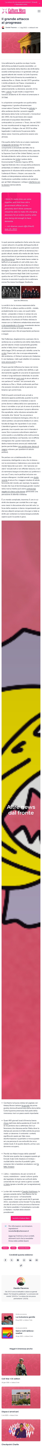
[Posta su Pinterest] (18, 1260)
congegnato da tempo (10, 145)
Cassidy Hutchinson (29, 1191)
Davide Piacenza (11, 27)
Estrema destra (24, 1248)
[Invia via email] (37, 1260)
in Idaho (7, 1184)
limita (18, 159)
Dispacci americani (10, 1412)
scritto (4, 353)
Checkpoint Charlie (10, 1444)
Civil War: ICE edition (11, 1379)
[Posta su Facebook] (5, 1260)
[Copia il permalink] (21, 1265)
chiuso (6, 1123)
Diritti (13, 1248)
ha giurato (26, 1105)
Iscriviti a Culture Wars (21, 1218)
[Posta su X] (12, 1260)
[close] (39, 3)
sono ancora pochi (9, 362)
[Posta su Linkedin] (30, 1260)
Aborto (5, 1248)
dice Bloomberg (8, 259)
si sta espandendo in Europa (13, 325)
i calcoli (9, 92)
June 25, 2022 (11, 229)
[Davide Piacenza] (3, 27)
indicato (32, 108)
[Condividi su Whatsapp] (24, 1260)
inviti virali (20, 378)
